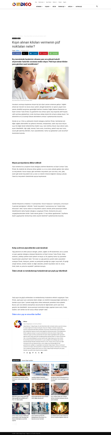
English (64, 2)
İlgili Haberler (16, 360)
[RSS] (36, 353)
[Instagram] (27, 353)
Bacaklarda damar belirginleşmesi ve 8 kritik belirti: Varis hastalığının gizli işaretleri (60, 379)
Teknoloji (61, 6)
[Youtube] (42, 353)
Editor (17, 50)
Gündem (38, 6)
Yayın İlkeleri (48, 2)
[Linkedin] (30, 353)
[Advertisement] (55, 22)
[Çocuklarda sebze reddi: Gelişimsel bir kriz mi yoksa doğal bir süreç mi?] (60, 408)
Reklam (54, 2)
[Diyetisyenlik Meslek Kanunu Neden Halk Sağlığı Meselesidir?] (40, 389)
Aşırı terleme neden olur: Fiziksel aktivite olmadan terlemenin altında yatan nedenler (59, 398)
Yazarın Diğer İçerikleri (27, 360)
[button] (97, 6)
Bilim (54, 6)
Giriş (36, 2)
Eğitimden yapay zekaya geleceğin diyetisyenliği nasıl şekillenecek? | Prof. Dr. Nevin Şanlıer (20, 398)
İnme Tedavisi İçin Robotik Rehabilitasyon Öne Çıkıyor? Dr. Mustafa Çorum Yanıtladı (39, 417)
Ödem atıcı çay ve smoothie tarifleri (26, 314)
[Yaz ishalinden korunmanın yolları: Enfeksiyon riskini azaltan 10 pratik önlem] (21, 370)
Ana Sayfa (14, 36)
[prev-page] (13, 424)
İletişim (60, 2)
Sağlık (70, 6)
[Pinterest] (33, 353)
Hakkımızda (40, 2)
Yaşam (47, 6)
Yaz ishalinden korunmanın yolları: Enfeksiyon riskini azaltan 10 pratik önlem (20, 379)
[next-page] (16, 424)
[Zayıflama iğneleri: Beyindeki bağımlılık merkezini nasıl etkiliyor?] (40, 370)
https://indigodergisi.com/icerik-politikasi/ (32, 323)
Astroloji (79, 6)
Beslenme (20, 36)
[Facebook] (24, 353)
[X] (39, 353)
